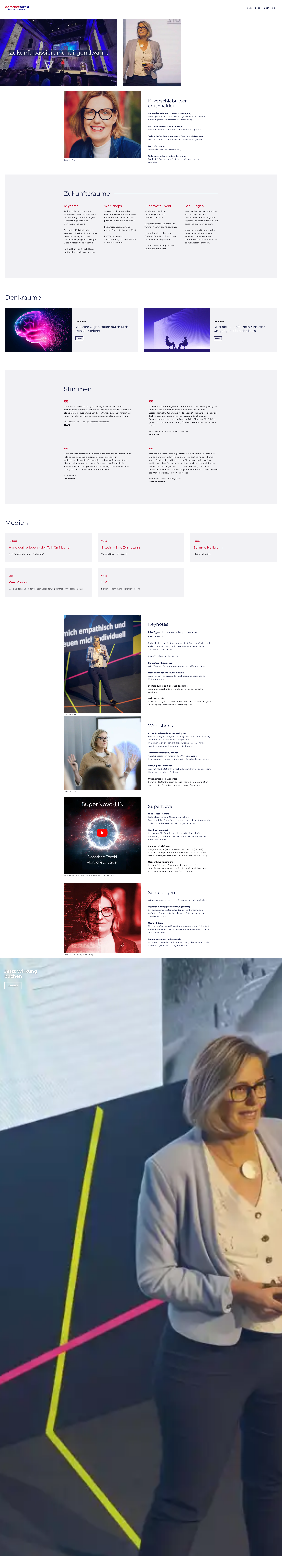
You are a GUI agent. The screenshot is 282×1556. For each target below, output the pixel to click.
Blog (258, 8)
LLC (114, 875)
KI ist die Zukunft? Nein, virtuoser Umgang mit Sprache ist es (239, 329)
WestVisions (18, 582)
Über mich (269, 8)
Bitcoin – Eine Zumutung (120, 547)
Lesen (79, 338)
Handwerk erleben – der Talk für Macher (40, 547)
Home (249, 8)
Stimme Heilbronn (208, 547)
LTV (104, 582)
